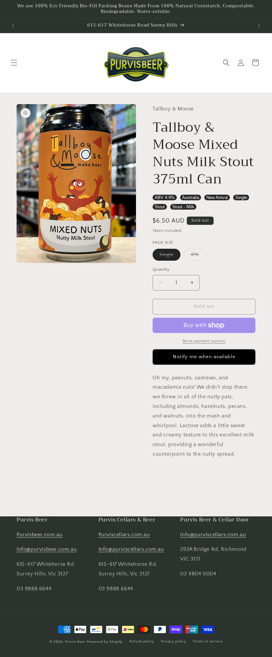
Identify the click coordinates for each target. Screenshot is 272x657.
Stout (160, 206)
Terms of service (208, 641)
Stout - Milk (183, 206)
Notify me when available (204, 357)
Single (241, 197)
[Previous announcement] (13, 25)
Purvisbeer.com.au (39, 535)
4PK (198, 256)
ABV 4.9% (165, 197)
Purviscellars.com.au (124, 535)
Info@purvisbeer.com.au (47, 549)
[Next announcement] (259, 25)
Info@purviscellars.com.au (131, 549)
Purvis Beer (75, 642)
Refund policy (141, 641)
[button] (14, 62)
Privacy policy (173, 641)
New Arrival (217, 197)
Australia (190, 197)
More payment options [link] (204, 341)
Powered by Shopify (105, 642)
